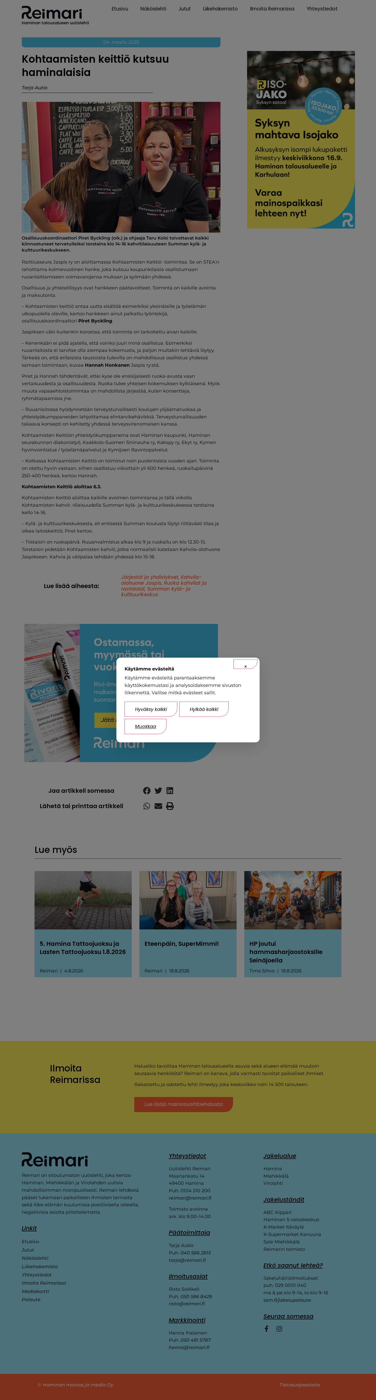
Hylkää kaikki (204, 709)
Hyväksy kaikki (151, 709)
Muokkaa (145, 726)
